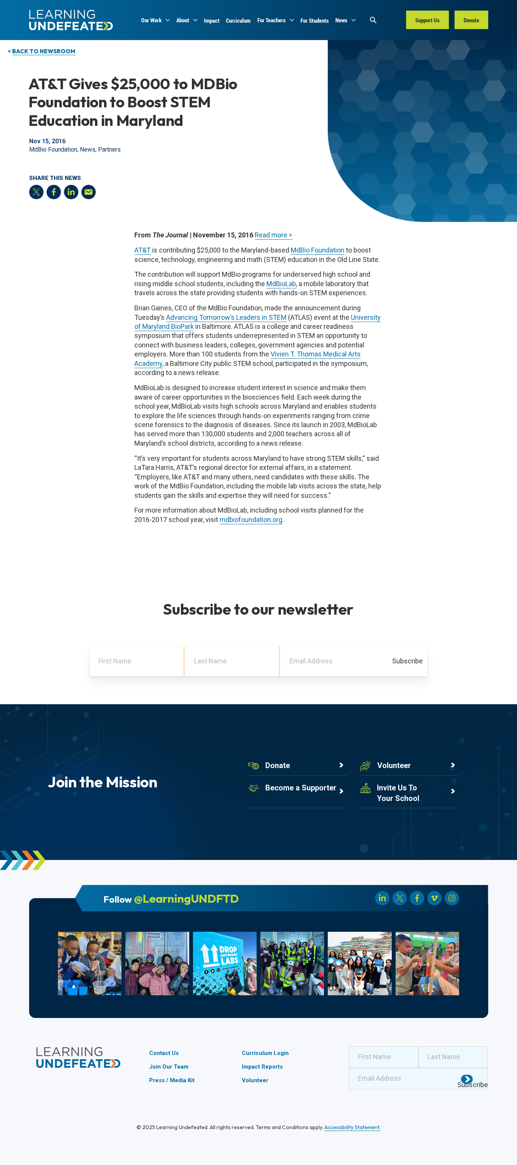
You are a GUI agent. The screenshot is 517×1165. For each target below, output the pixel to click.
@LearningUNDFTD (186, 898)
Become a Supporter (300, 787)
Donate (277, 765)
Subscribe (407, 661)
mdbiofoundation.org (251, 520)
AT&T (142, 250)
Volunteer (394, 765)
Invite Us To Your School (398, 792)
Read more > (273, 235)
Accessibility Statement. (352, 1127)
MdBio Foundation (317, 250)
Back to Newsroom (43, 51)
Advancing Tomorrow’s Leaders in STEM (226, 317)
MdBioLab (281, 284)
